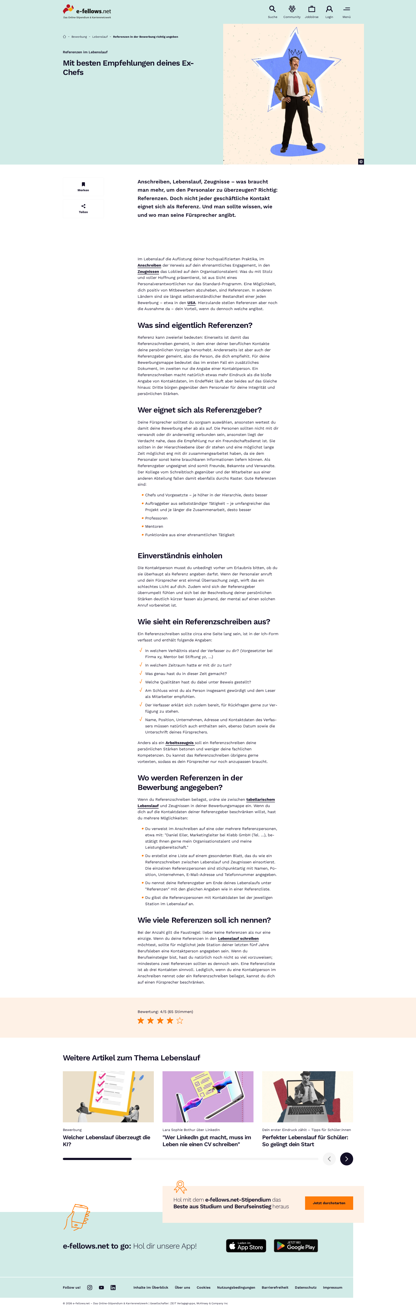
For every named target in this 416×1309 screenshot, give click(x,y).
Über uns (182, 1287)
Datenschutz (306, 1287)
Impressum (332, 1287)
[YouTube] (101, 1287)
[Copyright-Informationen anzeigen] (361, 162)
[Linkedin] (113, 1287)
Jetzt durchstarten (329, 1203)
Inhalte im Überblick (150, 1287)
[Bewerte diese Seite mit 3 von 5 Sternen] (160, 1021)
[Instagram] (89, 1287)
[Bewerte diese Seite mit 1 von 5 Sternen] (141, 1021)
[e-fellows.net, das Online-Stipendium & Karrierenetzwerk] (87, 11)
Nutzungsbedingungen (236, 1287)
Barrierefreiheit (275, 1287)
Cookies (204, 1287)
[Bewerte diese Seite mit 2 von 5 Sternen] (150, 1021)
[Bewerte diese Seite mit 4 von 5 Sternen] (170, 1021)
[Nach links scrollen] (329, 1158)
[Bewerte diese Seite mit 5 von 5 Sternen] (180, 1021)
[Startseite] (64, 36)
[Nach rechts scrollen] (346, 1158)
